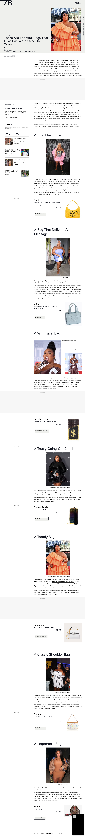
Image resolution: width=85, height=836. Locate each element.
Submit (8, 124)
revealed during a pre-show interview (63, 581)
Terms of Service (25, 127)
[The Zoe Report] (6, 2)
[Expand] (74, 815)
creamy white (45, 192)
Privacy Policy (9, 128)
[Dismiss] (83, 815)
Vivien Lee (7, 49)
